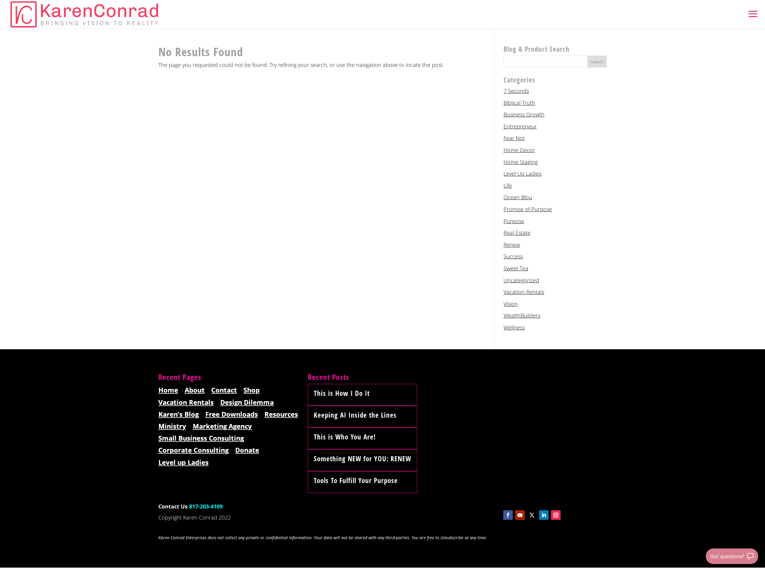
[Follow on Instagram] (556, 515)
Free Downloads (231, 414)
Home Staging (521, 162)
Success (513, 256)
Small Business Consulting (201, 438)
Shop (252, 390)
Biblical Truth (519, 102)
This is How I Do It (342, 393)
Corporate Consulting (193, 450)
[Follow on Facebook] (508, 515)
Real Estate (517, 232)
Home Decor (519, 150)
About (195, 390)
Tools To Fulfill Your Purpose (356, 480)
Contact (224, 390)
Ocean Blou (518, 197)
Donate (247, 450)
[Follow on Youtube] (520, 515)
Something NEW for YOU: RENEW (362, 458)
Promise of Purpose (528, 209)
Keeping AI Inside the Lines (355, 415)
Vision (511, 303)
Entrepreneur (520, 126)
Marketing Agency (222, 426)
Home (168, 390)
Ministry (172, 426)
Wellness (514, 327)
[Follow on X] (532, 515)
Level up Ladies (183, 463)
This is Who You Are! (345, 437)
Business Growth (524, 114)
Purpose (514, 221)
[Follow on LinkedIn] (544, 515)
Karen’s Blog (178, 414)
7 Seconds (516, 90)
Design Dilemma (247, 403)
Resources (281, 414)
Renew (512, 244)
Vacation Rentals (524, 291)
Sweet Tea (516, 268)
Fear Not (514, 138)
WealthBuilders (522, 315)
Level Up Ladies (522, 173)
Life (508, 185)
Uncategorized (521, 280)
